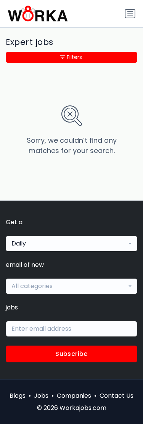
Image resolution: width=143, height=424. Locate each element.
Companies (74, 395)
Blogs (18, 395)
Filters (74, 57)
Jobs (41, 395)
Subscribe (71, 353)
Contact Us (116, 395)
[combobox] (71, 243)
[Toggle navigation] (130, 13)
